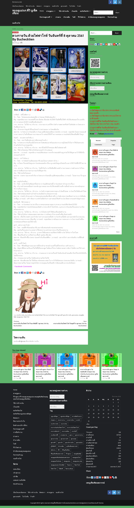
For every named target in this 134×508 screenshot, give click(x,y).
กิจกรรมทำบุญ (112, 17)
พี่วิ (21, 43)
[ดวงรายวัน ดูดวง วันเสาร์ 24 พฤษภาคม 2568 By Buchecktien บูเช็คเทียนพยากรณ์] (95, 169)
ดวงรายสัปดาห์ (55, 431)
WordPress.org (18, 484)
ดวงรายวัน (15, 32)
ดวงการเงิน (70, 420)
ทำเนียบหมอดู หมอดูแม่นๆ (96, 17)
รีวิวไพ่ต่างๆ (81, 17)
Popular (113, 140)
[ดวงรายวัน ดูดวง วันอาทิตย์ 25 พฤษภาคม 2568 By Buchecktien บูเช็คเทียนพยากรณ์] (95, 152)
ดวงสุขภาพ (64, 435)
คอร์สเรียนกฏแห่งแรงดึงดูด (22, 414)
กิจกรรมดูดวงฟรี (45, 17)
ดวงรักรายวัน (20, 315)
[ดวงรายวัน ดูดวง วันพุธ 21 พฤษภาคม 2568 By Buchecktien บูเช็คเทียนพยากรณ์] (95, 218)
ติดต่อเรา (39, 6)
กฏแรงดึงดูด (54, 416)
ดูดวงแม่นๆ (75, 315)
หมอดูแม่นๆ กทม (77, 461)
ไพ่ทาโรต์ (77, 465)
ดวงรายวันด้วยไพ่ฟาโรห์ (38, 315)
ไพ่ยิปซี (61, 469)
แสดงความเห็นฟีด (19, 480)
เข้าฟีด (15, 477)
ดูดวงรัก (60, 442)
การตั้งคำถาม (17, 432)
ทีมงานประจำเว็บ (19, 421)
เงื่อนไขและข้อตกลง (18, 6)
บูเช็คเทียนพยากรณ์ (71, 446)
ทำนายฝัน (67, 17)
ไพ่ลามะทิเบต (69, 469)
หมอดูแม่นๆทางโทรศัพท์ (57, 465)
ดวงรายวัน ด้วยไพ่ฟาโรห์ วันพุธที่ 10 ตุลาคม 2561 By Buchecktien (70, 323)
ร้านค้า (79, 6)
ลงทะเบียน (16, 469)
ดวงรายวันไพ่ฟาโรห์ (51, 315)
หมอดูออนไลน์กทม (56, 461)
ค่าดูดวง (53, 420)
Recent (98, 140)
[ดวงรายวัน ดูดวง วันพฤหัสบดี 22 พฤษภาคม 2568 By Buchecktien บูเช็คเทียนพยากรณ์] (95, 202)
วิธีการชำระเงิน (30, 6)
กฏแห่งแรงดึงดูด (64, 416)
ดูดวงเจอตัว (64, 6)
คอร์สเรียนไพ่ (84, 11)
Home (42, 11)
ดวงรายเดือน (65, 431)
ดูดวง (71, 435)
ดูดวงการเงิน (54, 439)
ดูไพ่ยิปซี (53, 446)
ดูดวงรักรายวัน (67, 315)
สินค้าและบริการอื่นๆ (20, 425)
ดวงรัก (78, 420)
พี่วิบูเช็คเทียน (66, 450)
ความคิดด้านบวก (77, 416)
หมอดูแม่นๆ (20, 317)
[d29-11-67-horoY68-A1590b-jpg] (106, 257)
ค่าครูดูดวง (47, 6)
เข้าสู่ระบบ (22, 341)
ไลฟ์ (74, 17)
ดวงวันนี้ (74, 431)
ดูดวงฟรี (60, 315)
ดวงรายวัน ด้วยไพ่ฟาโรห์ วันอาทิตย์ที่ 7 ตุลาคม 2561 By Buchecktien (31, 323)
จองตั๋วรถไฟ (55, 6)
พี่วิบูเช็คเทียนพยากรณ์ (57, 454)
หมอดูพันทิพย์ (77, 454)
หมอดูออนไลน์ (76, 457)
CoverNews (91, 503)
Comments (98, 144)
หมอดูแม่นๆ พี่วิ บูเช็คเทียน (24, 12)
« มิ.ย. (87, 424)
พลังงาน (53, 450)
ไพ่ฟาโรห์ (26, 317)
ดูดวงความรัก (64, 439)
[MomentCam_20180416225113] (32, 294)
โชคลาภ (69, 465)
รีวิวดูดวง (68, 454)
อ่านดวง (58, 17)
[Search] (94, 9)
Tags (113, 144)
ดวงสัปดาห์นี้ (54, 435)
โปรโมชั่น (72, 6)
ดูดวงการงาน (79, 435)
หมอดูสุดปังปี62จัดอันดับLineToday (60, 457)
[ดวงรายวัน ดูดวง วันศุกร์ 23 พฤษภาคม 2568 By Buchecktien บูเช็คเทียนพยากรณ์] (95, 185)
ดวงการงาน (61, 420)
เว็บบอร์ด (74, 11)
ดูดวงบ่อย (73, 439)
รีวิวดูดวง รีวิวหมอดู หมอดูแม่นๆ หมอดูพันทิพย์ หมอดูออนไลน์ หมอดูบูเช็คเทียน (30, 398)
